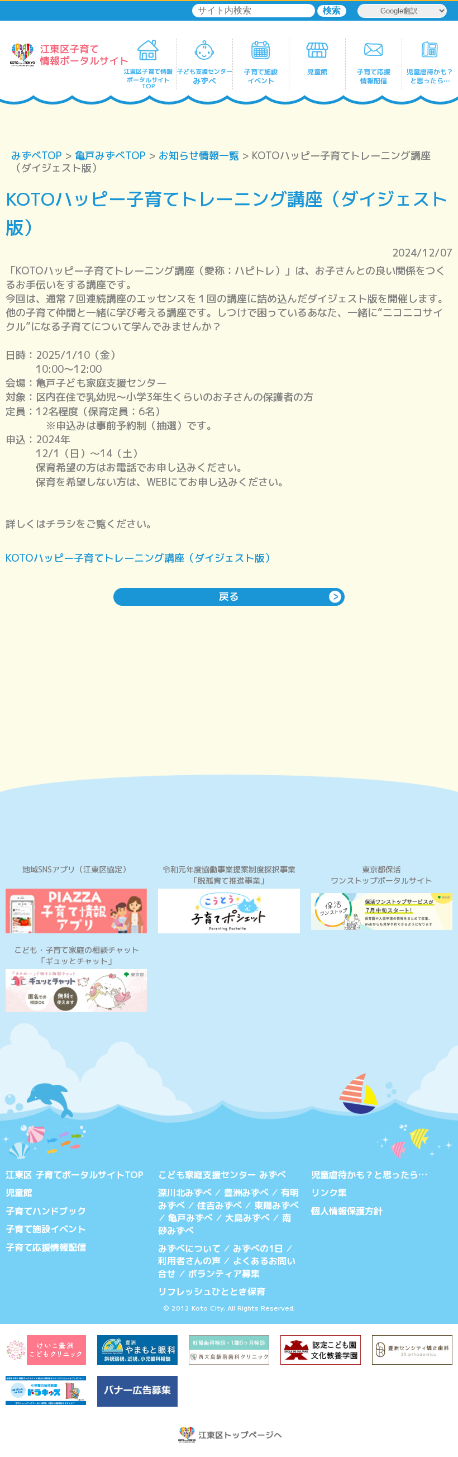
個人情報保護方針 (347, 1211)
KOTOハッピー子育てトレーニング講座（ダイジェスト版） (140, 558)
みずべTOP (36, 156)
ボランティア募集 (224, 1274)
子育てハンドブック (46, 1211)
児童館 (19, 1193)
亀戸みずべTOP (110, 156)
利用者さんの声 (189, 1261)
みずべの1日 (258, 1248)
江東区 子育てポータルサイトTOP (75, 1175)
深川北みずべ (185, 1193)
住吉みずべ (219, 1205)
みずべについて (189, 1248)
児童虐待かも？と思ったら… (369, 1175)
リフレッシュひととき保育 (211, 1291)
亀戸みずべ (190, 1218)
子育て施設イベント (46, 1229)
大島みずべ (247, 1218)
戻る (229, 597)
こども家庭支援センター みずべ (222, 1175)
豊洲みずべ (246, 1193)
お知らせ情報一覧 (199, 156)
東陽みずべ (276, 1205)
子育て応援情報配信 (46, 1247)
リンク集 (329, 1193)
